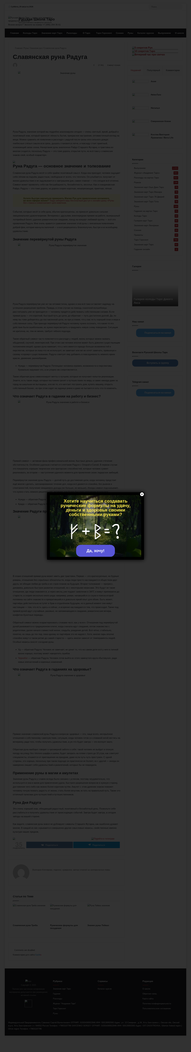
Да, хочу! (95, 551)
